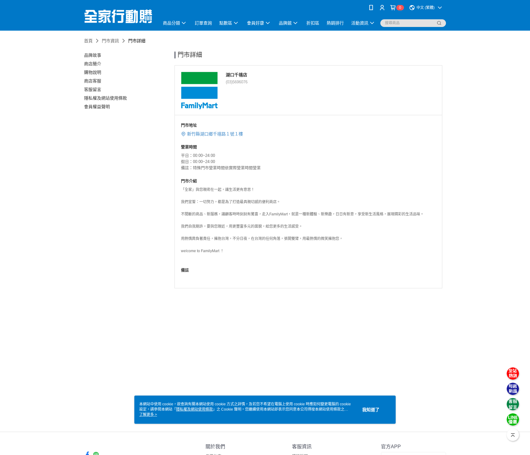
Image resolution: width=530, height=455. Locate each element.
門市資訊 (110, 40)
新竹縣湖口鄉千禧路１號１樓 (215, 133)
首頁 (88, 40)
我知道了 (370, 409)
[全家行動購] (118, 16)
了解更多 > (148, 414)
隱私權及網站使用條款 (194, 409)
